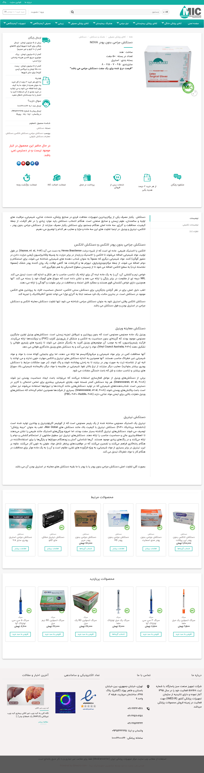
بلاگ (4, 2)
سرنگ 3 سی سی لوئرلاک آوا (151, 622)
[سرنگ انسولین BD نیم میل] (53, 601)
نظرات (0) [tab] (194, 231)
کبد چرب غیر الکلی (42, 708)
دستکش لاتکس (21, 133)
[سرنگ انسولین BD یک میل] (86, 601)
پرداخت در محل (87, 185)
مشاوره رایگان (177, 185)
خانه (131, 37)
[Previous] (198, 531)
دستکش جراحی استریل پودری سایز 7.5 (20, 539)
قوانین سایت (15, 2)
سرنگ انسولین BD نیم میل (53, 622)
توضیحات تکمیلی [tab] (190, 225)
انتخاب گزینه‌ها (184, 548)
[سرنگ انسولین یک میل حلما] (184, 601)
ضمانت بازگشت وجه (26, 185)
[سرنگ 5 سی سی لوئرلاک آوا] (20, 601)
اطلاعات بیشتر (151, 548)
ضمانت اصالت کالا (57, 185)
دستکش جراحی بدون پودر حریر (85, 539)
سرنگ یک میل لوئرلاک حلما (118, 622)
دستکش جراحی (36, 133)
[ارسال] (72, 12)
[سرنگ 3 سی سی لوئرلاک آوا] (151, 601)
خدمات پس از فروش (117, 186)
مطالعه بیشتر (43, 722)
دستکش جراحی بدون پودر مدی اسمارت (151, 539)
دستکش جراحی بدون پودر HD (118, 539)
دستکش (82, 37)
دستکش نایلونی (36, 136)
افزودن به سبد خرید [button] (184, 634)
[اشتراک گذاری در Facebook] (37, 163)
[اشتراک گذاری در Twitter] (32, 163)
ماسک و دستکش (97, 37)
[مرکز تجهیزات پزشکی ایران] (191, 12)
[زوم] (194, 93)
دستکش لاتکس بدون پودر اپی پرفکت (184, 539)
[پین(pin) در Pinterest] (23, 163)
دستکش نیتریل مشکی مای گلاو (53, 539)
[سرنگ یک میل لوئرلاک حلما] (118, 601)
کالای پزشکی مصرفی (117, 37)
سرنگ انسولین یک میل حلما (183, 622)
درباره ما (28, 2)
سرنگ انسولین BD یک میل (86, 622)
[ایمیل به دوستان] (28, 163)
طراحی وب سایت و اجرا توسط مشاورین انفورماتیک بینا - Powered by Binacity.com (102, 765)
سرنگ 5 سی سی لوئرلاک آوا (20, 622)
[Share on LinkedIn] (19, 163)
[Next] (5, 531)
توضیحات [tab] (194, 218)
